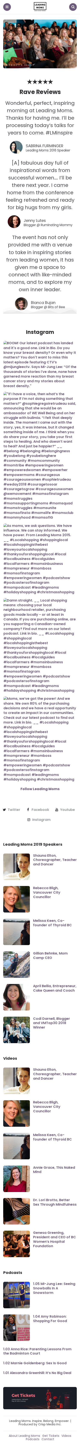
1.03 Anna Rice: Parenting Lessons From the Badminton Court (37, 1351)
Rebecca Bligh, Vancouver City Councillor (46, 892)
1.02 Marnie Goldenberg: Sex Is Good (35, 1363)
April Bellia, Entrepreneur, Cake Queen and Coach (54, 988)
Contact (48, 1439)
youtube (67, 809)
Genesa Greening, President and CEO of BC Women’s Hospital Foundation (54, 1239)
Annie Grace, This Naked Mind (54, 1169)
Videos (66, 1436)
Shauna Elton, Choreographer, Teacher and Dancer (55, 860)
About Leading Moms (24, 1436)
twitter (14, 809)
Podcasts (32, 1439)
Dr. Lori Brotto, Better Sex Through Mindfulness (55, 1202)
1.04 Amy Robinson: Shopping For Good (50, 1318)
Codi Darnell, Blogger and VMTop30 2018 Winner (51, 1023)
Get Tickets (50, 1436)
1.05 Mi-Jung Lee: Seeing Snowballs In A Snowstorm (54, 1288)
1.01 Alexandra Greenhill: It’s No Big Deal (37, 1372)
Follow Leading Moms (40, 788)
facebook (40, 809)
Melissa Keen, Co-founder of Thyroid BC (52, 923)
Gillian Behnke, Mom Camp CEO (50, 955)
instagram (41, 819)
